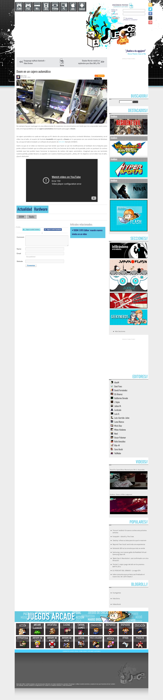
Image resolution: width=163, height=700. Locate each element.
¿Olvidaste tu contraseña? (130, 19)
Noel (116, 434)
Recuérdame (129, 18)
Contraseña (114, 14)
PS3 (28, 8)
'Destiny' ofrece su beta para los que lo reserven (129, 540)
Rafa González (119, 442)
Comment (20, 237)
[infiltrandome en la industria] (128, 257)
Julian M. (117, 406)
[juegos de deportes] (110, 629)
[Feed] (150, 4)
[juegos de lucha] (81, 642)
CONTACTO (66, 651)
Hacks (31, 217)
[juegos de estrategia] (22, 642)
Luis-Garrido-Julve (121, 418)
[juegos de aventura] (52, 629)
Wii (37, 8)
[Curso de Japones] (128, 307)
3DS (46, 9)
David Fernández (120, 390)
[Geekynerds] (128, 324)
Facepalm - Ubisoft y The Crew (123, 536)
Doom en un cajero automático (33, 72)
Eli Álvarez (118, 394)
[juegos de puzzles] (140, 642)
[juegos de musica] (110, 642)
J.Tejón (117, 402)
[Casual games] (81, 629)
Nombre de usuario (114, 10)
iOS (72, 9)
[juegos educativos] (140, 629)
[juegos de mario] (52, 642)
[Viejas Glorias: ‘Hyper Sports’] (128, 177)
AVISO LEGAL (74, 651)
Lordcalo (117, 410)
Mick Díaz (24, 76)
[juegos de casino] (66, 629)
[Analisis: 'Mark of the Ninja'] (128, 198)
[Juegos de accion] (22, 629)
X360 (19, 8)
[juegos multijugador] (96, 642)
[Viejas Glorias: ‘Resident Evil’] (128, 134)
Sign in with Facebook (53, 229)
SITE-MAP (91, 651)
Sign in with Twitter (31, 229)
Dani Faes (118, 386)
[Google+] (150, 18)
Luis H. (117, 414)
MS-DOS (62, 142)
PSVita (55, 8)
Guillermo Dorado (121, 398)
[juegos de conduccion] (96, 629)
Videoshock (117, 604)
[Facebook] (150, 13)
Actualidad (24, 210)
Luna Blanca (119, 422)
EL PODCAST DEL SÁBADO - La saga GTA (126, 570)
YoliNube (117, 453)
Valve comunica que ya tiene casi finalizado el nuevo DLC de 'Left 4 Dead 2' (129, 575)
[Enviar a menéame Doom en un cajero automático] (99, 77)
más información (67, 685)
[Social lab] (128, 290)
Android (82, 9)
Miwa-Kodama (120, 430)
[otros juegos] (125, 642)
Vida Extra (116, 598)
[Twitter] (150, 9)
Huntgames (117, 593)
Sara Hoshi (118, 449)
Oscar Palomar (120, 438)
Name (19, 249)
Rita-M (117, 446)
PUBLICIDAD (83, 651)
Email (19, 253)
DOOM (21, 217)
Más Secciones (120, 331)
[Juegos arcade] (37, 629)
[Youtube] (150, 22)
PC (64, 8)
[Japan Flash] (128, 274)
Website (20, 261)
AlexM (116, 383)
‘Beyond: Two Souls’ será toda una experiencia (129, 544)
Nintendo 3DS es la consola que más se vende (129, 548)
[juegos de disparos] (125, 629)
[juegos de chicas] (37, 642)
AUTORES (97, 651)
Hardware (40, 210)
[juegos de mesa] (66, 642)
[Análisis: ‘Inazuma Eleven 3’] (128, 155)
